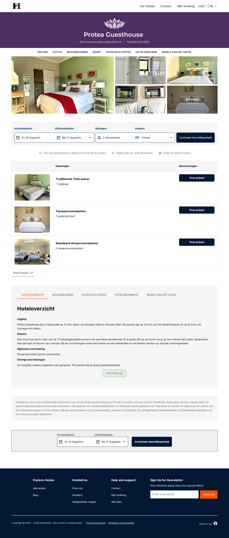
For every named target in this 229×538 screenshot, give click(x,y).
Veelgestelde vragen (84, 501)
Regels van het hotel (177, 51)
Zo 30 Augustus (31, 137)
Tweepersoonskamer (71, 211)
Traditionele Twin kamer (73, 179)
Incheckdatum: (23, 128)
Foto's (57, 51)
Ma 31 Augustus (71, 137)
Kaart (97, 51)
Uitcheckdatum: (64, 128)
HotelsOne (45, 523)
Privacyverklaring (96, 523)
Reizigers (101, 128)
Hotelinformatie (126, 294)
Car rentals (147, 6)
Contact (165, 6)
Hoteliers (77, 494)
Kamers (140, 128)
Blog (35, 494)
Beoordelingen (77, 51)
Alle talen (116, 501)
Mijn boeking (185, 6)
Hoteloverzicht (32, 294)
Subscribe (209, 494)
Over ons (77, 488)
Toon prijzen (196, 177)
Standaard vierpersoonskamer (77, 243)
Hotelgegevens (146, 51)
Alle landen (39, 488)
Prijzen (43, 51)
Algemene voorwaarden (121, 523)
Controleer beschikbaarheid (195, 137)
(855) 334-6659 (140, 41)
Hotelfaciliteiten (118, 51)
